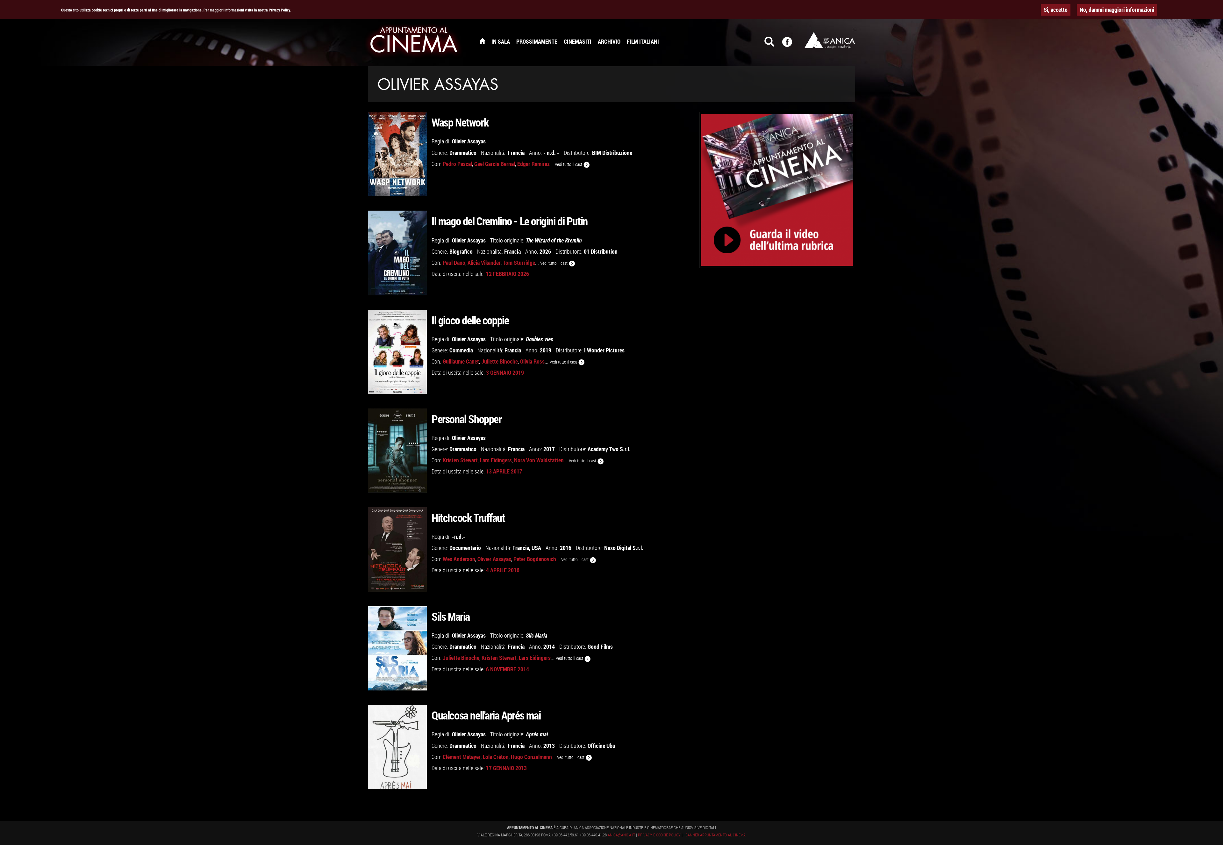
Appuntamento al (414, 41)
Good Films (600, 646)
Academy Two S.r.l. (609, 449)
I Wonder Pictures (604, 350)
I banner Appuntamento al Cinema (714, 835)
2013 (549, 745)
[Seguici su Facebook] (791, 45)
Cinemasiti (577, 41)
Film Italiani (643, 41)
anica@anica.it (621, 835)
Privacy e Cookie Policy (659, 835)
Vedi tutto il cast (569, 164)
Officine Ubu (601, 745)
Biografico (461, 251)
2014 (549, 646)
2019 (545, 350)
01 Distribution (601, 251)
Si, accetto (1056, 9)
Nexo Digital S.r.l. (623, 548)
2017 (549, 449)
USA (536, 548)
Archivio (609, 41)
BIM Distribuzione (612, 152)
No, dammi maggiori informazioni (1117, 9)
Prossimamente (536, 41)
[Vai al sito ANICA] (829, 40)
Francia (516, 152)
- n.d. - (551, 152)
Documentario (465, 548)
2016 (565, 548)
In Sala (500, 41)
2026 (545, 251)
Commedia (461, 350)
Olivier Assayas (469, 141)
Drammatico (462, 152)
